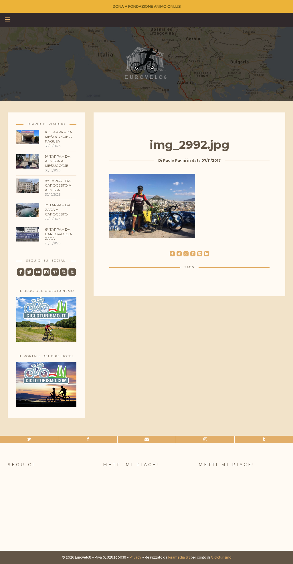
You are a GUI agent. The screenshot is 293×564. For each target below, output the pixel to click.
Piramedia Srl (179, 557)
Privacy (135, 557)
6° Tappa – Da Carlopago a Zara (58, 234)
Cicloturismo (221, 557)
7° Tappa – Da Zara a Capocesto (57, 209)
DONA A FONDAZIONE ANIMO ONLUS (147, 6)
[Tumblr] (264, 439)
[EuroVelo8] (146, 63)
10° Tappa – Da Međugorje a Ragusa (58, 136)
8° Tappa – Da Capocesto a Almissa (58, 185)
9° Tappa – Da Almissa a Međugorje (57, 161)
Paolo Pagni (174, 160)
